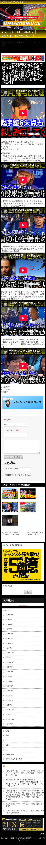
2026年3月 (9, 638)
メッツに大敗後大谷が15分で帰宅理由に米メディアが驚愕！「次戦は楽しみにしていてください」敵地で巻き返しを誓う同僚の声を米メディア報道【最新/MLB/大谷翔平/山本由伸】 (22, 73)
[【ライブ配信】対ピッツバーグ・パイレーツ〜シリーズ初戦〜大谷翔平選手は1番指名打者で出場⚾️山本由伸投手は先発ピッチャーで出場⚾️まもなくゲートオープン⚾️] (28, 507)
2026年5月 (9, 629)
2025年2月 (9, 700)
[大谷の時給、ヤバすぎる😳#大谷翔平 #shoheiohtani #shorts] (10, 520)
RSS (6, 766)
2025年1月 (9, 705)
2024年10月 (10, 719)
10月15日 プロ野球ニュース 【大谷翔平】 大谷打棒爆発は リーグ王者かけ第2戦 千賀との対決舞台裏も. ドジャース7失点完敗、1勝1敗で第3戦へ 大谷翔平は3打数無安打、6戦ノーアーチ (12, 533)
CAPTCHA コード (11, 469)
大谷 (11, 32)
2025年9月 (9, 667)
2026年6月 (9, 624)
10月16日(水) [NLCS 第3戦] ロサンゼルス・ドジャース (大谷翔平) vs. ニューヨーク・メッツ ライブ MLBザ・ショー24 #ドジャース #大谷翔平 (33, 533)
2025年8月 (9, 672)
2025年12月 (10, 653)
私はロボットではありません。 (18, 475)
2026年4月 (9, 634)
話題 (8, 745)
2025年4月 (9, 691)
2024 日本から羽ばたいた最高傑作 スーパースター (26, 838)
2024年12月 (10, 710)
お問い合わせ (29, 32)
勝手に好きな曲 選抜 (14, 759)
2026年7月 (9, 620)
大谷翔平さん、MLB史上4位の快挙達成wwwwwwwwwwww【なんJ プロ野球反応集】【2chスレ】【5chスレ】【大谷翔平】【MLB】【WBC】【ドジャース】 (25, 783)
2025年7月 (9, 677)
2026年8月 (9, 615)
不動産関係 (10, 754)
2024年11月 (10, 714)
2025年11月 (10, 657)
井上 (18, 32)
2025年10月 (10, 662)
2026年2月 (9, 643)
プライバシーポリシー (23, 36)
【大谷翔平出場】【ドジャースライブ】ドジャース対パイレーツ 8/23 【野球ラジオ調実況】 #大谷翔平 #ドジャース (25, 773)
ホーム (4, 32)
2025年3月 (9, 695)
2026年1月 (9, 648)
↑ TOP (42, 834)
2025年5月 (9, 686)
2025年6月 (9, 681)
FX (7, 750)
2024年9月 (9, 724)
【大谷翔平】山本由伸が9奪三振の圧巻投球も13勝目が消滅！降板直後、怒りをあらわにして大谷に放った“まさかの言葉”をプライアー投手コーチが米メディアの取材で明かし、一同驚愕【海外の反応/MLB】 (25, 795)
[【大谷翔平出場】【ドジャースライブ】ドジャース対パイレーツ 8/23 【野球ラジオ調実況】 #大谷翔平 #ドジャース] (10, 494)
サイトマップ (7, 36)
